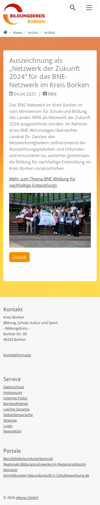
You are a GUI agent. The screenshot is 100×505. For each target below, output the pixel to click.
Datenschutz (13, 386)
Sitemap (10, 420)
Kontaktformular (17, 354)
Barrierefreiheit (15, 403)
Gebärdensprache (18, 414)
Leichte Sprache (16, 409)
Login (7, 425)
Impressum (12, 392)
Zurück (19, 257)
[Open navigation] (89, 7)
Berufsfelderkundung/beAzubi (28, 458)
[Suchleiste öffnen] (73, 7)
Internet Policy (15, 397)
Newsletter (12, 431)
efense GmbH (27, 497)
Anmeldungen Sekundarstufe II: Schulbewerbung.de (46, 475)
